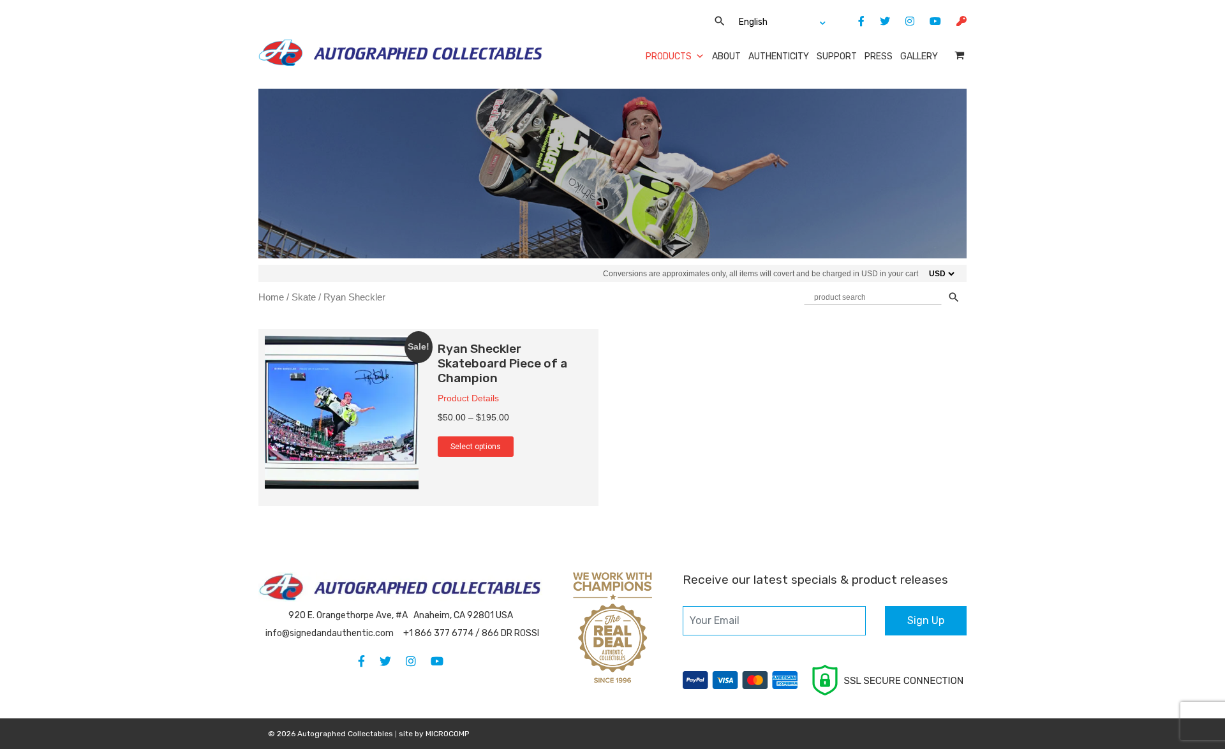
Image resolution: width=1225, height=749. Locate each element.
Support (837, 56)
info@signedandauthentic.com (329, 633)
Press (879, 56)
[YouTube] (929, 21)
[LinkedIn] (903, 21)
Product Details (468, 398)
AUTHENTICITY (778, 56)
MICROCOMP (447, 733)
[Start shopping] (960, 55)
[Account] (955, 21)
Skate (304, 297)
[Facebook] (855, 21)
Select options (475, 446)
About (726, 56)
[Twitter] (878, 21)
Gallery (919, 56)
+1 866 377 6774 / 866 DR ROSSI (471, 633)
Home (271, 297)
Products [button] (669, 56)
